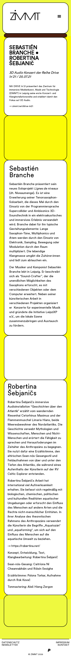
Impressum (62, 642)
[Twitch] (43, 650)
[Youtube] (33, 650)
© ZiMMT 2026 (35, 654)
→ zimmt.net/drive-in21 (21, 106)
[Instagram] (22, 650)
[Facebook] (27, 650)
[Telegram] (38, 650)
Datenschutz (10, 642)
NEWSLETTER (10, 645)
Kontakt (63, 645)
